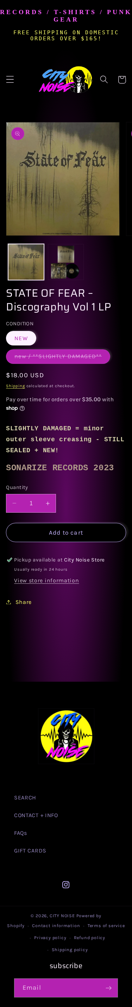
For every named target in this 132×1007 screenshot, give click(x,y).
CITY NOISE (63, 915)
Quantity (17, 487)
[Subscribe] (109, 987)
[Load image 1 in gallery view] (26, 262)
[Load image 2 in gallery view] (66, 262)
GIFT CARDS (30, 850)
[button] (10, 80)
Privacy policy (50, 937)
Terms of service (106, 925)
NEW (20, 338)
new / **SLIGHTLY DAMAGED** (62, 358)
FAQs (20, 833)
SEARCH (25, 797)
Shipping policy (70, 949)
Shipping (15, 385)
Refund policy (89, 937)
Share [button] (23, 602)
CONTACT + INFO (36, 815)
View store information (46, 580)
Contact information (56, 925)
